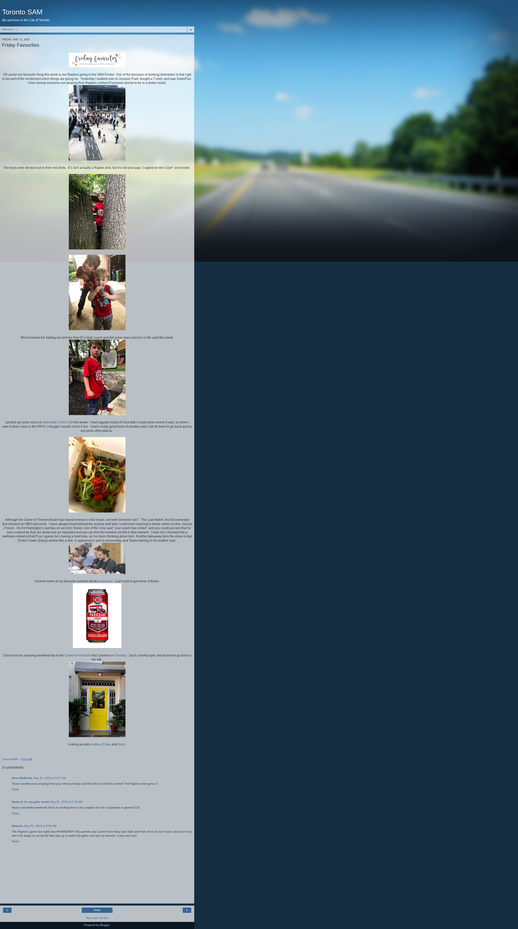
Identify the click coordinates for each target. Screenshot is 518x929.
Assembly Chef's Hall (57, 422)
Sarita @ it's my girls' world (30, 801)
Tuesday (120, 655)
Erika (106, 744)
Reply (15, 789)
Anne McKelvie (22, 778)
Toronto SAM (22, 12)
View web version (97, 917)
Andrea (95, 744)
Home (97, 910)
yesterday (106, 581)
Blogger (105, 925)
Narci (122, 744)
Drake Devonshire (78, 655)
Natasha (17, 826)
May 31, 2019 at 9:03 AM (40, 826)
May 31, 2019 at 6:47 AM (50, 778)
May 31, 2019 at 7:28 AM (66, 801)
